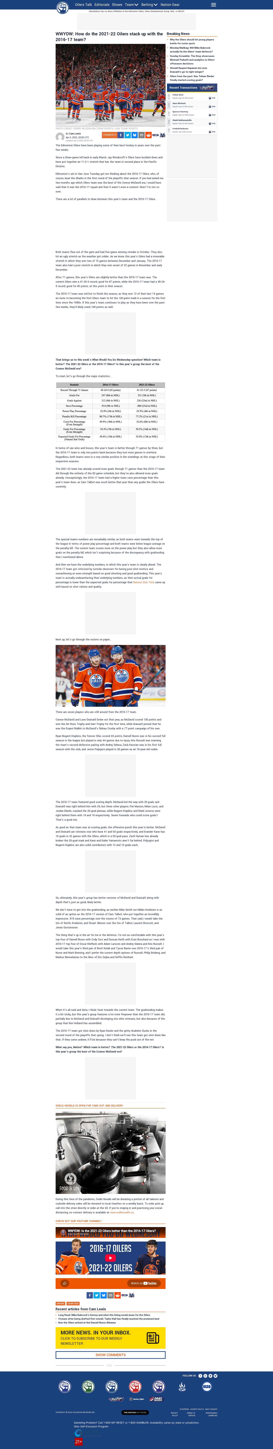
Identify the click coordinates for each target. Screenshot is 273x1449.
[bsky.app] (134, 135)
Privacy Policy (174, 1414)
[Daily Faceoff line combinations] (155, 135)
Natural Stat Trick (143, 582)
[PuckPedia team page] (162, 135)
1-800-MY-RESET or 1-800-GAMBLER (126, 1422)
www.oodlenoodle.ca (122, 1212)
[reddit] (148, 135)
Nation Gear (170, 4)
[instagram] (205, 1376)
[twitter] (127, 135)
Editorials (101, 4)
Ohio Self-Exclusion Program (91, 1426)
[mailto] (141, 135)
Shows (117, 4)
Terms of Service (191, 1414)
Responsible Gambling (211, 1414)
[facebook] (121, 135)
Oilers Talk (83, 4)
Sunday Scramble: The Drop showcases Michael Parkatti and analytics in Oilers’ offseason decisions (192, 59)
